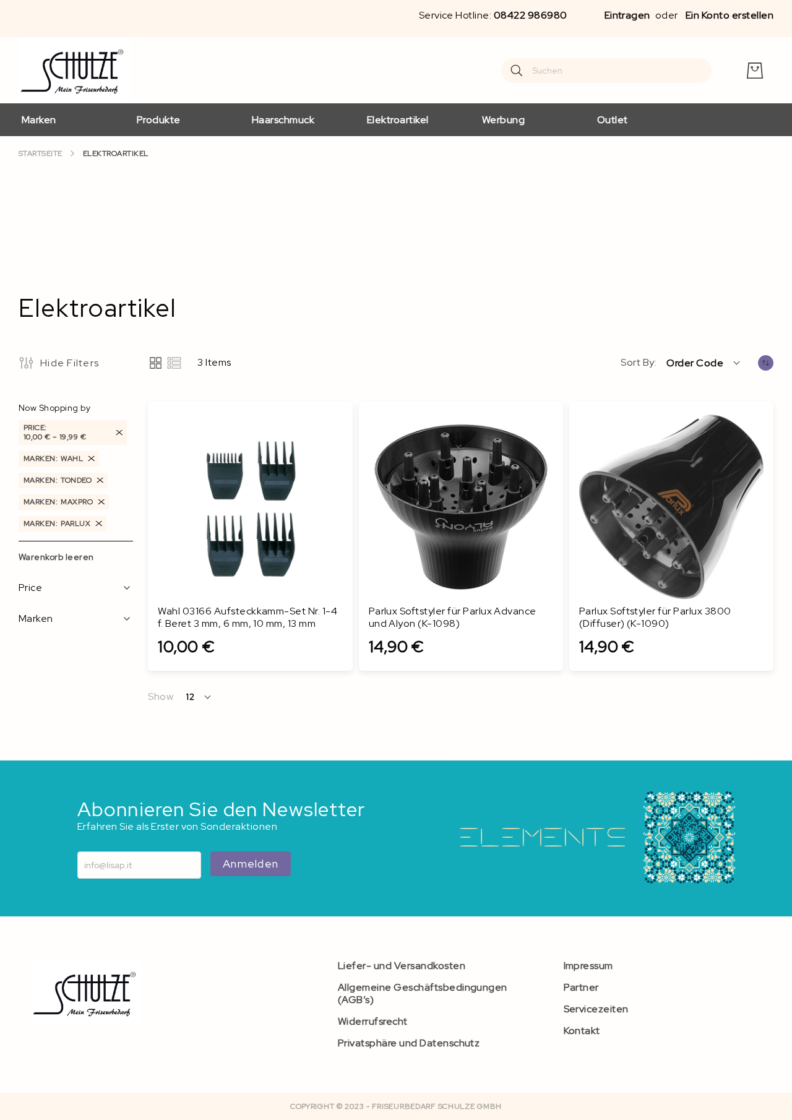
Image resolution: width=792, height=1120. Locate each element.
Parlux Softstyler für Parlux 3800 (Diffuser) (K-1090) (655, 617)
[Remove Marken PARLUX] (99, 524)
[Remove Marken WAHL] (91, 459)
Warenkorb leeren (56, 556)
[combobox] (606, 70)
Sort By (637, 362)
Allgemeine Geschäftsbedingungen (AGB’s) (422, 993)
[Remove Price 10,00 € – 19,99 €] (119, 432)
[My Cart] (754, 70)
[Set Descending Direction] (765, 363)
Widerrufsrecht (373, 1021)
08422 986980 (530, 15)
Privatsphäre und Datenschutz (409, 1042)
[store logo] (74, 70)
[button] (704, 362)
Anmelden (250, 863)
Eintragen (627, 15)
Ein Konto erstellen (729, 15)
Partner (581, 987)
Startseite (40, 153)
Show (160, 697)
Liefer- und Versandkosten (401, 965)
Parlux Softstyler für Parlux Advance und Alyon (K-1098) (452, 617)
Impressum (588, 965)
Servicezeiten (596, 1008)
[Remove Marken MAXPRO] (101, 502)
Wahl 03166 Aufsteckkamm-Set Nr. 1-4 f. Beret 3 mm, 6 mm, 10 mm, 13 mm (247, 617)
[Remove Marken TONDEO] (100, 480)
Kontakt (582, 1030)
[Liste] (174, 363)
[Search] (516, 70)
